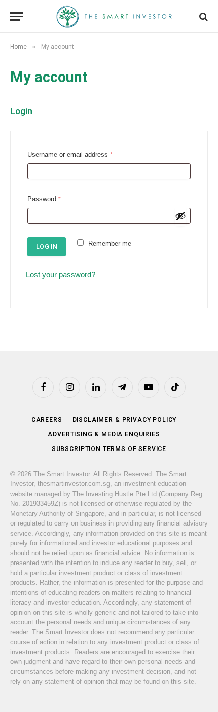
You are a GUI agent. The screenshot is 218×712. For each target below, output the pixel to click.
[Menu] (16, 16)
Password (46, 200)
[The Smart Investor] (114, 16)
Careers (46, 419)
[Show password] (180, 216)
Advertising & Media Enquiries (104, 434)
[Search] (202, 16)
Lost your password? (60, 274)
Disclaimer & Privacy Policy (124, 419)
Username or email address (72, 155)
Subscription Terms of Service (109, 449)
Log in (46, 246)
